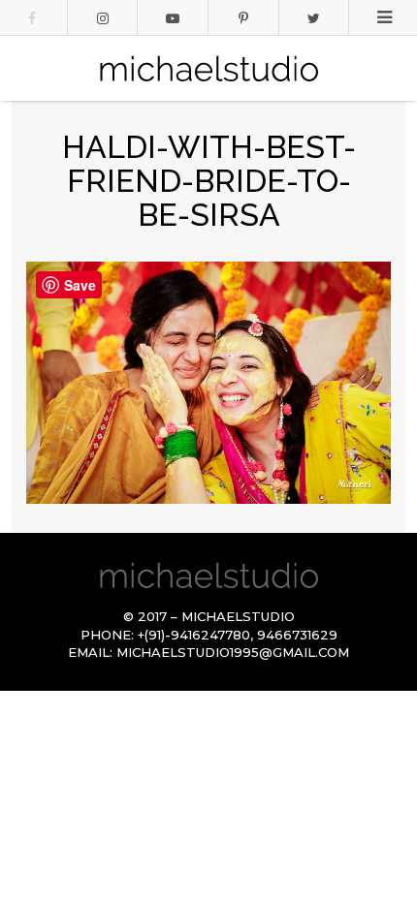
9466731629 (297, 634)
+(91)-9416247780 (194, 634)
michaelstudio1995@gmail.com (232, 652)
